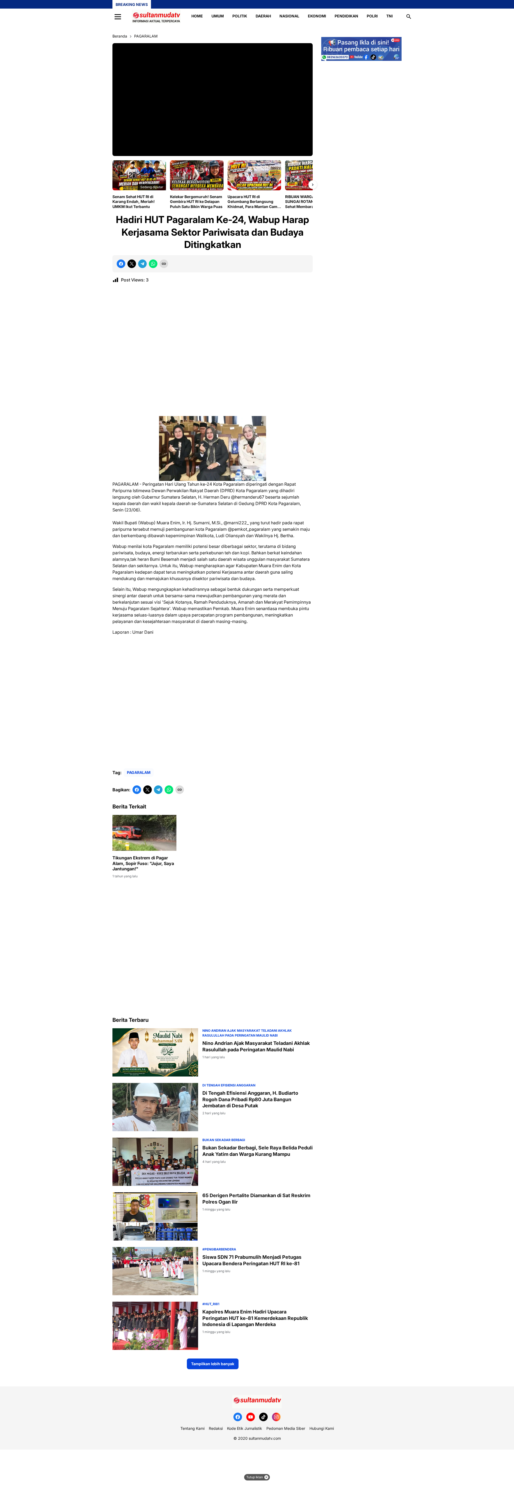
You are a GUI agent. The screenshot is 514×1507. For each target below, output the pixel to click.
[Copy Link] (164, 263)
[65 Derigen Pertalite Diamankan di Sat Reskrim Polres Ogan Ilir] (155, 1216)
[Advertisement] (212, 352)
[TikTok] (263, 1417)
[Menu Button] (117, 16)
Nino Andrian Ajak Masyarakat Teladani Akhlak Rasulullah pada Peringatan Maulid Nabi (256, 1046)
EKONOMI (317, 16)
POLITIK (239, 16)
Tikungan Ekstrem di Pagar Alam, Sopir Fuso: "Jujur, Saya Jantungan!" (143, 863)
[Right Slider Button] (312, 184)
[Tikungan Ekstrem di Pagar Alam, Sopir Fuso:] (144, 833)
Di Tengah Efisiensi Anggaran (228, 1085)
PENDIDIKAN (346, 16)
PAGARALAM (138, 772)
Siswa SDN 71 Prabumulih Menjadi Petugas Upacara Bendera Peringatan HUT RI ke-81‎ (251, 1260)
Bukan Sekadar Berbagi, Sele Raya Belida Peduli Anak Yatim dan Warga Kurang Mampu (257, 1151)
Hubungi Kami (321, 1428)
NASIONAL (289, 16)
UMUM (217, 16)
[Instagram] (276, 1417)
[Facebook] (121, 263)
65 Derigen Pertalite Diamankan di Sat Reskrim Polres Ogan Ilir (256, 1198)
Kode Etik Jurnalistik (244, 1428)
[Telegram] (142, 263)
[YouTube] (250, 1417)
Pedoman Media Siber (285, 1428)
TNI (389, 16)
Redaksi (216, 1428)
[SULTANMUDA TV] (156, 16)
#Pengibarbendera (219, 1249)
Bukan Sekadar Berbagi (223, 1140)
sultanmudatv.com (265, 1438)
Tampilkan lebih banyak (212, 1363)
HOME (197, 16)
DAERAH (263, 16)
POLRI (372, 16)
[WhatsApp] (153, 263)
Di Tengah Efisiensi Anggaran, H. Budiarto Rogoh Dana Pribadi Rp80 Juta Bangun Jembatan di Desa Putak (250, 1099)
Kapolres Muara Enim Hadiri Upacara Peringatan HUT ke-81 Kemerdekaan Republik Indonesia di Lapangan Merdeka (255, 1318)
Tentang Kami (192, 1428)
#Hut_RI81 (210, 1304)
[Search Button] (408, 16)
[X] (131, 263)
